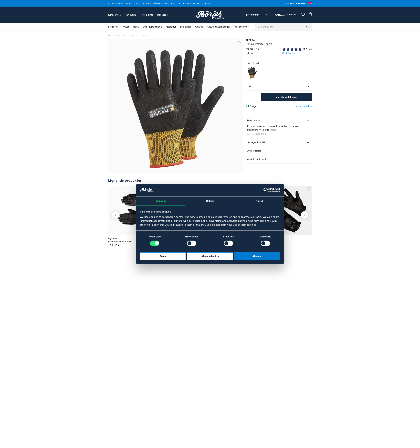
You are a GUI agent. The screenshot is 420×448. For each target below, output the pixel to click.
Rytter (125, 26)
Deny (163, 256)
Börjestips (162, 14)
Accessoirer (130, 35)
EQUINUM (113, 238)
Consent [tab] (161, 201)
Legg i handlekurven (286, 97)
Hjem (111, 35)
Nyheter (113, 26)
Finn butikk (130, 14)
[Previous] (115, 215)
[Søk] (308, 27)
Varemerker (241, 26)
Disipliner (185, 26)
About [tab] (259, 201)
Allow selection (210, 256)
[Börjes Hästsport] (210, 14)
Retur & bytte (146, 14)
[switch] (191, 243)
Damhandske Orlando (120, 241)
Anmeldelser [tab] (254, 150)
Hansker (142, 35)
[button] (265, 15)
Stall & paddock (152, 26)
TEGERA (250, 40)
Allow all (257, 256)
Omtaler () (288, 53)
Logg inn (291, 14)
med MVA (300, 3)
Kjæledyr (171, 26)
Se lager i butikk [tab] (256, 142)
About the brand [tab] (256, 159)
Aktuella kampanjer (218, 26)
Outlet (199, 26)
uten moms (289, 3)
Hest (136, 26)
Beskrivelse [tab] (253, 120)
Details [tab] (210, 201)
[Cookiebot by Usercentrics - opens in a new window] (266, 190)
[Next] (304, 215)
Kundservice (114, 14)
